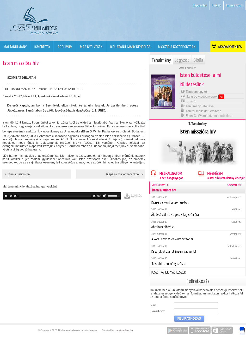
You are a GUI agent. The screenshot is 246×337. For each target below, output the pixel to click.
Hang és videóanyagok (203, 96)
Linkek (216, 5)
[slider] (114, 195)
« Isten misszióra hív (17, 174)
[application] (62, 196)
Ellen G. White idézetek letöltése (208, 116)
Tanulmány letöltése (199, 106)
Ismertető (42, 47)
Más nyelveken (91, 47)
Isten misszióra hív (196, 187)
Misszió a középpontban (177, 47)
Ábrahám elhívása (196, 224)
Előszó (190, 101)
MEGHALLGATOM (171, 175)
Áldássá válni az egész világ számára (196, 212)
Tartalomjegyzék (197, 92)
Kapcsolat (200, 5)
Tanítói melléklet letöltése (203, 111)
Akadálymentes (229, 47)
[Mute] (104, 196)
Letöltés (136, 195)
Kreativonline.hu (124, 330)
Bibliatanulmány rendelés (130, 47)
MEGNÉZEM (226, 175)
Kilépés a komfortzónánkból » (124, 174)
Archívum (64, 47)
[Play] (6, 196)
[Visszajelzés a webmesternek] (245, 328)
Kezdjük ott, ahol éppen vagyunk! (196, 249)
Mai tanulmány (15, 47)
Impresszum (234, 5)
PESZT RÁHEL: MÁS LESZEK (168, 272)
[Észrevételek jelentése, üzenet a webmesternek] (242, 331)
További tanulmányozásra (196, 261)
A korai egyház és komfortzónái (196, 236)
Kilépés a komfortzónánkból (196, 200)
